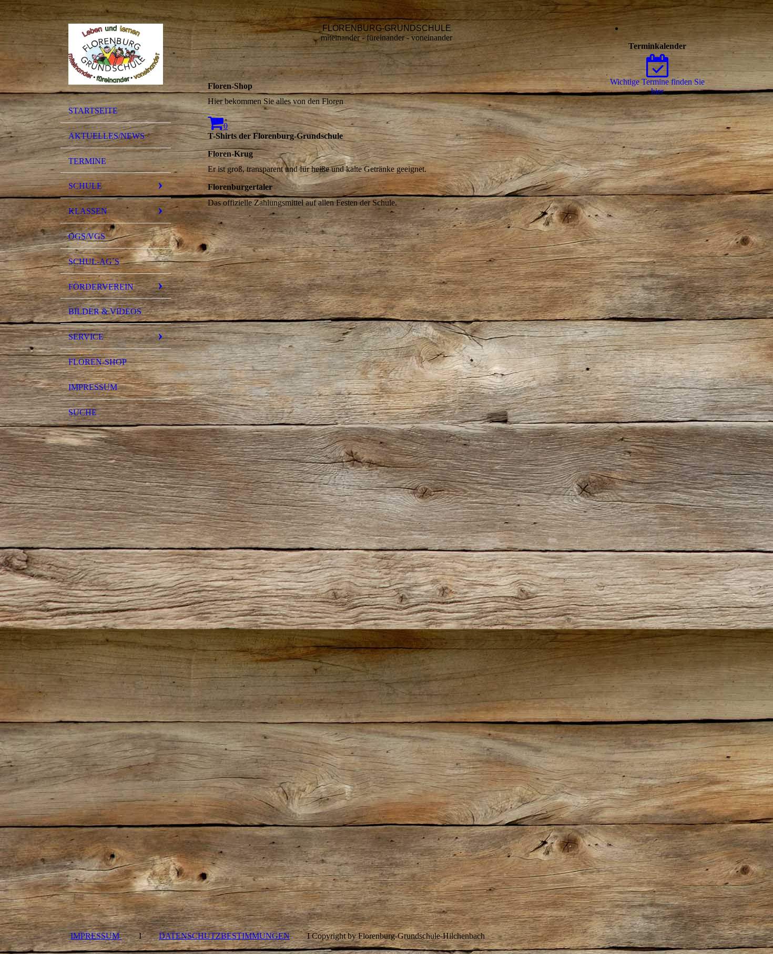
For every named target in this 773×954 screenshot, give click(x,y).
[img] (115, 54)
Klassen (87, 211)
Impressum (92, 387)
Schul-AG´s (93, 261)
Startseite (93, 110)
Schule (85, 185)
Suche (82, 412)
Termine (87, 161)
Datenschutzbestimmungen (224, 935)
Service (86, 336)
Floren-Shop (97, 361)
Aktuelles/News (106, 135)
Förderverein (101, 286)
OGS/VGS (86, 236)
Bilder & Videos (104, 311)
